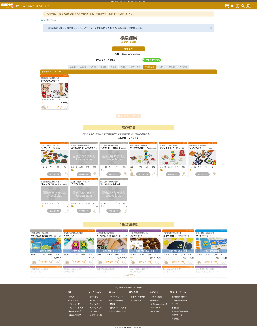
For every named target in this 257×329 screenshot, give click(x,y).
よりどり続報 (156, 297)
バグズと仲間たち (79, 184)
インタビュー (136, 301)
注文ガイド (73, 301)
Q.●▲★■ (168, 236)
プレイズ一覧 (74, 304)
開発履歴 (175, 319)
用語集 (112, 304)
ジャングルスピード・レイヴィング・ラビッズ (85, 148)
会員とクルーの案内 (118, 308)
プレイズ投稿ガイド (118, 311)
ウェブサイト (177, 304)
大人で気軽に (95, 304)
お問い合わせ (177, 315)
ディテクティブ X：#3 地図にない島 (108, 236)
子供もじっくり (96, 301)
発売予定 (43, 262)
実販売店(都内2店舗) (180, 311)
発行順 (172, 67)
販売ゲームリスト (76, 297)
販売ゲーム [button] (41, 5)
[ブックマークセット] (232, 6)
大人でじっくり (96, 308)
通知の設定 (155, 301)
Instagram (155, 311)
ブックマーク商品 (76, 308)
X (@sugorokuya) (158, 304)
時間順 (123, 67)
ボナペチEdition (116, 301)
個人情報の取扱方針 (179, 297)
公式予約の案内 (75, 315)
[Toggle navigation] (253, 6)
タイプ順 (183, 67)
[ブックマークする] (66, 107)
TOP (18, 5)
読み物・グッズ (96, 315)
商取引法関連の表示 (179, 301)
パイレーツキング (204, 236)
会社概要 (175, 308)
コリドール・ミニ (137, 236)
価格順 (93, 67)
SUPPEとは (28, 5)
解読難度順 (149, 67)
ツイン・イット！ (47, 148)
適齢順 (113, 67)
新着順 (73, 67)
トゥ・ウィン (69, 236)
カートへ (53, 107)
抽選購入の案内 (75, 311)
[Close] (211, 27)
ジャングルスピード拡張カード (110, 148)
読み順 (103, 67)
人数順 (162, 67)
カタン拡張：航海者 (39, 236)
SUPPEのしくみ (116, 297)
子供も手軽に (95, 297)
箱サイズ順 (135, 67)
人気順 (83, 67)
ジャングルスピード (50, 81)
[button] (151, 59)
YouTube (154, 308)
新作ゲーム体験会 (138, 297)
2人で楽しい (94, 311)
